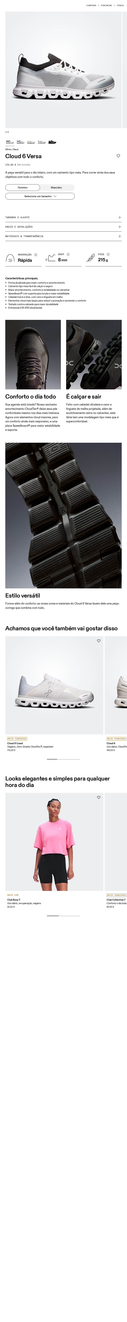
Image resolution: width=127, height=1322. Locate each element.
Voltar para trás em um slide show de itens (34, 754)
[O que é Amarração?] (36, 255)
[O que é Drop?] (68, 254)
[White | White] (31, 141)
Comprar (91, 6)
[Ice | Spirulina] (41, 141)
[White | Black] (10, 141)
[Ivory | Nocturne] (20, 141)
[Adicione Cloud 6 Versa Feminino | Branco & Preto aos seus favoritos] (118, 156)
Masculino (56, 187)
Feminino (106, 6)
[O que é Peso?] (108, 254)
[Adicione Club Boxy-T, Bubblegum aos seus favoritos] (98, 797)
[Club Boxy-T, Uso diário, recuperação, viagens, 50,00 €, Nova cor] (54, 842)
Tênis (120, 6)
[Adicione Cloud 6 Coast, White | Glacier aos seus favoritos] (98, 641)
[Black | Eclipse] (52, 141)
